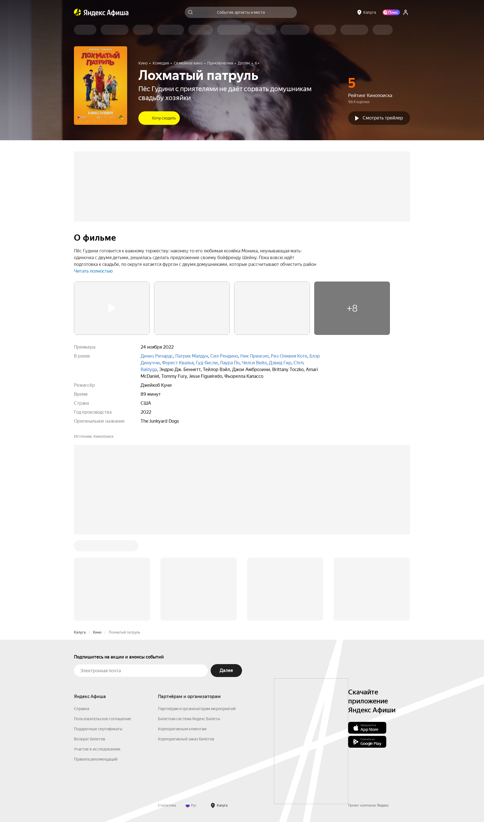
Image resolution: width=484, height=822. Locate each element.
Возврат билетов (89, 739)
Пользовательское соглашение (102, 719)
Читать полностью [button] (93, 271)
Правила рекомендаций (95, 759)
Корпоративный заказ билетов (186, 739)
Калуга (80, 632)
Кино (97, 632)
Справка (81, 708)
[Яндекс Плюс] (391, 12)
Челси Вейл (254, 362)
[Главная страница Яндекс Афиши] (77, 12)
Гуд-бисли (207, 362)
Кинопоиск (103, 436)
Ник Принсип (254, 356)
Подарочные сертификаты (98, 729)
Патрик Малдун (191, 356)
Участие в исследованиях (97, 749)
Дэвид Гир (280, 362)
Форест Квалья (178, 362)
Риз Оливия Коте (289, 356)
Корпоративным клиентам (182, 729)
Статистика (167, 805)
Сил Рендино (224, 356)
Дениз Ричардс (157, 356)
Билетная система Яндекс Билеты (189, 719)
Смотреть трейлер (383, 118)
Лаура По (229, 362)
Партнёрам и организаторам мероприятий (197, 708)
